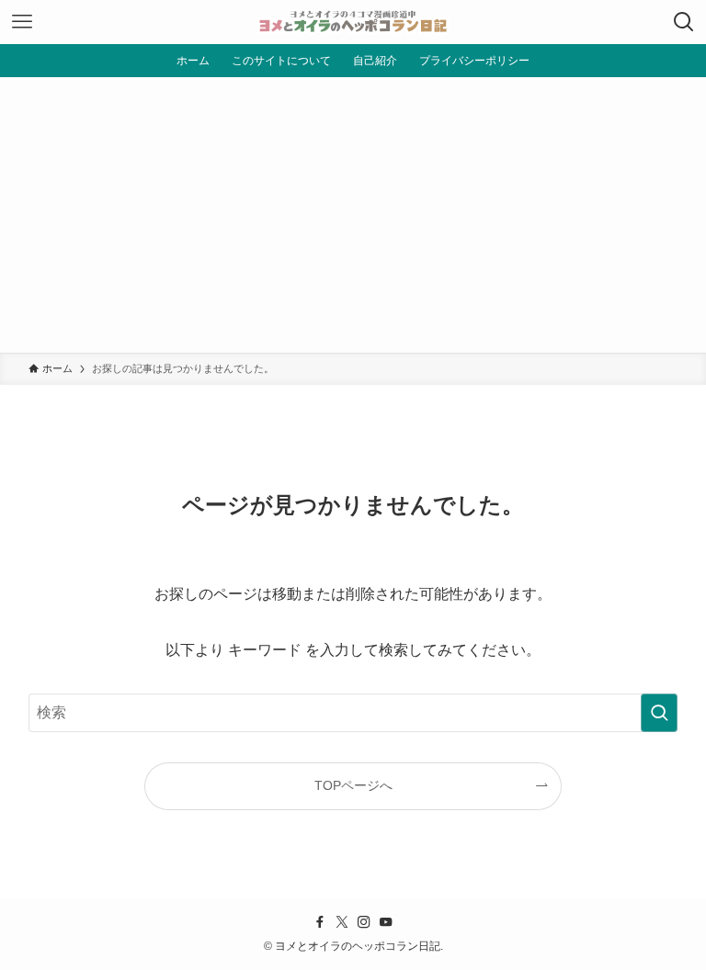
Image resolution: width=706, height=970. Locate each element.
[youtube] (386, 922)
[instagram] (364, 922)
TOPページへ (353, 785)
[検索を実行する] (659, 713)
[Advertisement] (353, 215)
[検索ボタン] (684, 22)
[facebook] (320, 922)
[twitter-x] (342, 922)
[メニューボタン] (22, 22)
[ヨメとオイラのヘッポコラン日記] (353, 22)
